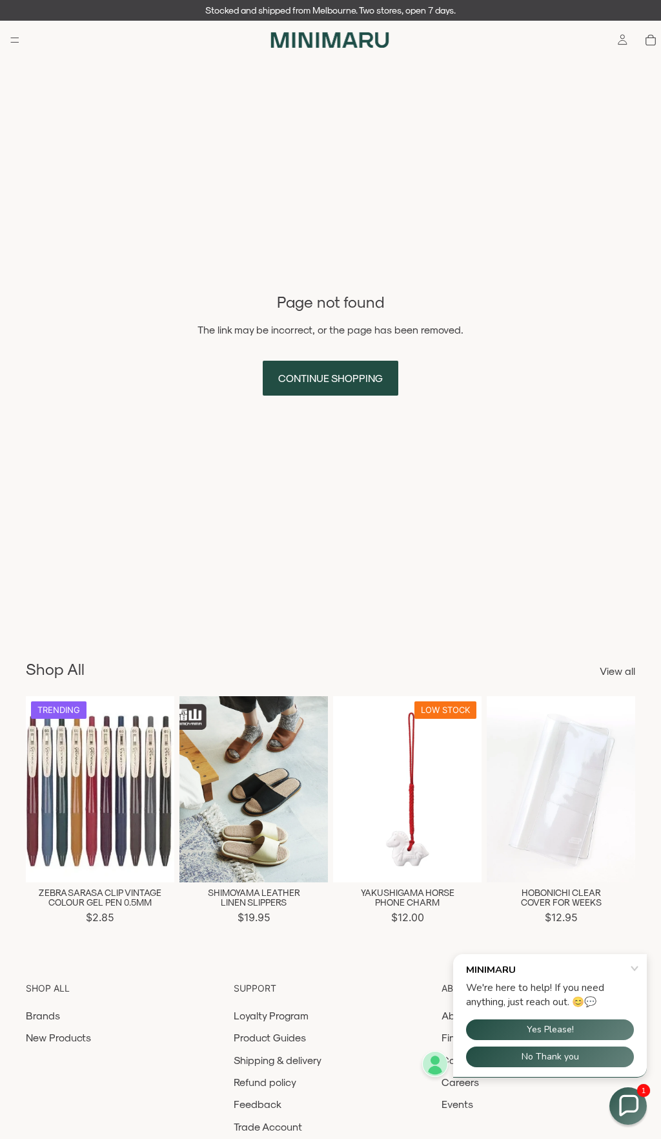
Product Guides (270, 1037)
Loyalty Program (271, 1015)
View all (617, 671)
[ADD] (461, 862)
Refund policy (265, 1082)
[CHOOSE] (154, 862)
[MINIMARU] (330, 40)
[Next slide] (160, 789)
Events (457, 1104)
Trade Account (268, 1126)
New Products (58, 1037)
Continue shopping (330, 378)
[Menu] (15, 40)
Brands (43, 1015)
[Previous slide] (40, 789)
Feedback (257, 1104)
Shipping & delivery (277, 1060)
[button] (628, 1106)
